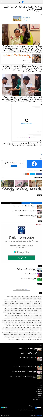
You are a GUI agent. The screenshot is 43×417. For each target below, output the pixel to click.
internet (40, 313)
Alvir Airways (39, 298)
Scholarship (34, 332)
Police (13, 325)
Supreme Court (39, 336)
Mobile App (39, 320)
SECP (30, 332)
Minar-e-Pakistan (7, 318)
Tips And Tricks (39, 387)
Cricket (30, 305)
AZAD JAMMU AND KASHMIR (36, 299)
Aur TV (18, 298)
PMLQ (24, 325)
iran (27, 313)
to (13, 336)
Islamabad (24, 313)
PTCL (4, 327)
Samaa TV (20, 330)
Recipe (3, 329)
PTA (7, 327)
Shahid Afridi (16, 332)
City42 (37, 305)
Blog (9, 301)
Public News (34, 329)
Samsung (16, 330)
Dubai (12, 305)
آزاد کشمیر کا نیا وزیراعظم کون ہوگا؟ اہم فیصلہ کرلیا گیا (29, 352)
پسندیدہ (11, 203)
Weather (9, 337)
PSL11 (25, 327)
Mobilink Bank (23, 320)
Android (31, 298)
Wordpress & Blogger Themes (37, 399)
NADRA (12, 320)
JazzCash (25, 315)
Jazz (28, 315)
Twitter (36, 337)
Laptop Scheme (30, 317)
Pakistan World (14, 324)
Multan (19, 320)
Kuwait (6, 315)
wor (40, 339)
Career (17, 303)
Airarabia (27, 296)
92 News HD (35, 296)
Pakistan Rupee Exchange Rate (21, 289)
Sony (24, 334)
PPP (7, 325)
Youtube (22, 339)
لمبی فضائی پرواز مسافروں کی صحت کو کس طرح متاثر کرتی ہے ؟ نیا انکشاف (17, 56)
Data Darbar (16, 305)
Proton (34, 327)
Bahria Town (6, 299)
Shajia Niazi (11, 332)
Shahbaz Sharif (26, 332)
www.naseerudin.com (28, 62)
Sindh (32, 334)
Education (40, 306)
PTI (40, 329)
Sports (32, 170)
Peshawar (33, 325)
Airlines (23, 296)
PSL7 (18, 327)
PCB (37, 325)
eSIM (33, 308)
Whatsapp (5, 337)
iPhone (37, 313)
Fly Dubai (40, 310)
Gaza (32, 310)
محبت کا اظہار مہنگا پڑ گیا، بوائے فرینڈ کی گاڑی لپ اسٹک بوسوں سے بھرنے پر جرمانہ (22, 189)
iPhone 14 (33, 313)
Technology (31, 336)
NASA (9, 320)
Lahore (40, 317)
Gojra (19, 310)
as (20, 298)
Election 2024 (22, 306)
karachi (12, 315)
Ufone (30, 337)
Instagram (4, 312)
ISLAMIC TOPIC (18, 313)
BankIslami (30, 301)
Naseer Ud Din (4, 320)
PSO (9, 327)
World (29, 170)
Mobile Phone (29, 320)
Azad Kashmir (28, 299)
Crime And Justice (24, 305)
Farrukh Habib (16, 308)
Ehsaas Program (35, 306)
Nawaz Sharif (39, 322)
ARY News (23, 298)
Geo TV (29, 310)
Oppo (9, 322)
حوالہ (41, 154)
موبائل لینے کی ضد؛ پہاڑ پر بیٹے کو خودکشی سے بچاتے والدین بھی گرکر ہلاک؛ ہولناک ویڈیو (8, 189)
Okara (16, 322)
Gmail (22, 310)
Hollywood (30, 312)
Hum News (22, 312)
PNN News (17, 325)
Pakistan (37, 324)
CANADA (21, 303)
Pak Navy (3, 322)
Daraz (20, 305)
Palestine (9, 324)
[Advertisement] (21, 20)
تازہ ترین (31, 203)
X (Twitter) (29, 339)
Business (28, 303)
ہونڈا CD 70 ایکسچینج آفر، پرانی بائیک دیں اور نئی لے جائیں (28, 357)
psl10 (28, 327)
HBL (5, 310)
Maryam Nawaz (39, 318)
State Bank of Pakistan (6, 334)
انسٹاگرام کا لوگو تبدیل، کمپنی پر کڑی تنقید (30, 273)
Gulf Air (12, 310)
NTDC (19, 322)
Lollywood (25, 317)
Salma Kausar (25, 330)
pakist (40, 324)
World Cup (34, 339)
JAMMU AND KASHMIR (37, 315)
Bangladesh (35, 301)
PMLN (27, 325)
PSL (30, 327)
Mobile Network (34, 320)
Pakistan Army (26, 324)
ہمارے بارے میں (6, 415)
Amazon (35, 298)
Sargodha (12, 330)
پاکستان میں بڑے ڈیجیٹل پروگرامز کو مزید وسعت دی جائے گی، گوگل (26, 268)
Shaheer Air (20, 332)
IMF (18, 312)
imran (16, 312)
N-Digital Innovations (38, 415)
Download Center (39, 393)
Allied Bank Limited (10, 296)
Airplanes (19, 296)
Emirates (7, 306)
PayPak (40, 325)
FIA (8, 308)
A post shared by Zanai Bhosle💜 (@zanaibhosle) (27, 137)
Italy (8, 313)
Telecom (27, 336)
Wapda (13, 337)
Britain (32, 303)
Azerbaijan (23, 299)
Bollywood (35, 303)
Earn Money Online (39, 391)
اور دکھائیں (2, 177)
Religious (33, 330)
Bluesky (6, 301)
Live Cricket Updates (38, 397)
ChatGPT (13, 303)
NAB (16, 320)
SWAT (35, 336)
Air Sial (31, 296)
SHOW (3, 332)
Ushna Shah (23, 337)
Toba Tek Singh (10, 336)
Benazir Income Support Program (19, 301)
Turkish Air (39, 337)
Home (41, 385)
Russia (30, 330)
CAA (25, 303)
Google (16, 310)
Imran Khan (12, 312)
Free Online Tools (39, 395)
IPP (29, 313)
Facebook (24, 308)
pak (6, 322)
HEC (37, 312)
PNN (21, 325)
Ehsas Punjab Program (28, 306)
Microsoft (12, 318)
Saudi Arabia (8, 330)
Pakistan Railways (20, 324)
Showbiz (35, 170)
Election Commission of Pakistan (14, 306)
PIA (30, 325)
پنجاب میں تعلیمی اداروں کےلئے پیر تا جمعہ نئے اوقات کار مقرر (27, 215)
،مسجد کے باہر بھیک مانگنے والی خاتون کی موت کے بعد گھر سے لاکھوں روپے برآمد (36, 188)
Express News (29, 308)
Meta (25, 318)
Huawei (26, 312)
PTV (38, 329)
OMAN (13, 322)
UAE (32, 337)
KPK (9, 315)
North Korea (23, 322)
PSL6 (21, 327)
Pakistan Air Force (32, 324)
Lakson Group (36, 317)
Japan (31, 315)
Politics (10, 325)
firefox (6, 308)
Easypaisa (4, 305)
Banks (27, 301)
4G (40, 296)
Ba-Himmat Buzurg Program (16, 299)
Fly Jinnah (35, 310)
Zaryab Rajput (18, 339)
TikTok (16, 336)
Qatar (23, 329)
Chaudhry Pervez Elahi (8, 303)
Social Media (28, 334)
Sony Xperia (20, 334)
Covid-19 (33, 305)
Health (40, 312)
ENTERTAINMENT (38, 308)
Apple (28, 298)
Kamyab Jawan (17, 315)
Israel (11, 313)
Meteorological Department (19, 318)
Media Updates (33, 318)
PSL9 (12, 327)
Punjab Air (26, 329)
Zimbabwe (13, 339)
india (38, 170)
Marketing (9, 317)
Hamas (8, 310)
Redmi (37, 330)
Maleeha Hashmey (14, 317)
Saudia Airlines (39, 332)
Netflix (35, 322)
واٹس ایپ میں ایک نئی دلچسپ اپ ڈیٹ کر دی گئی (28, 278)
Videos (19, 337)
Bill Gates (12, 301)
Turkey (5, 336)
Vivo (16, 337)
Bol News (40, 303)
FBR (11, 308)
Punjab (30, 329)
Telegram (23, 336)
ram (11, 329)
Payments (5, 324)
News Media (31, 322)
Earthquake (8, 305)
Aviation (14, 298)
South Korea (15, 334)
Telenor (19, 336)
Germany (25, 310)
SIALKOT (35, 334)
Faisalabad (20, 308)
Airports (15, 296)
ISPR (14, 313)
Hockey (34, 312)
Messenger (28, 318)
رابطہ (2, 415)
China (40, 305)
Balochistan (39, 301)
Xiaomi (26, 339)
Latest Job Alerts (39, 389)
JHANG (21, 315)
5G (38, 296)
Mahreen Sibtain (20, 317)
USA (26, 337)
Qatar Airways (19, 329)
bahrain (10, 299)
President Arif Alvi (38, 327)
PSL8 (15, 327)
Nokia (27, 322)
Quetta (14, 329)
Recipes (40, 330)
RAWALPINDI (7, 329)
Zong (9, 339)
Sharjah (7, 332)
